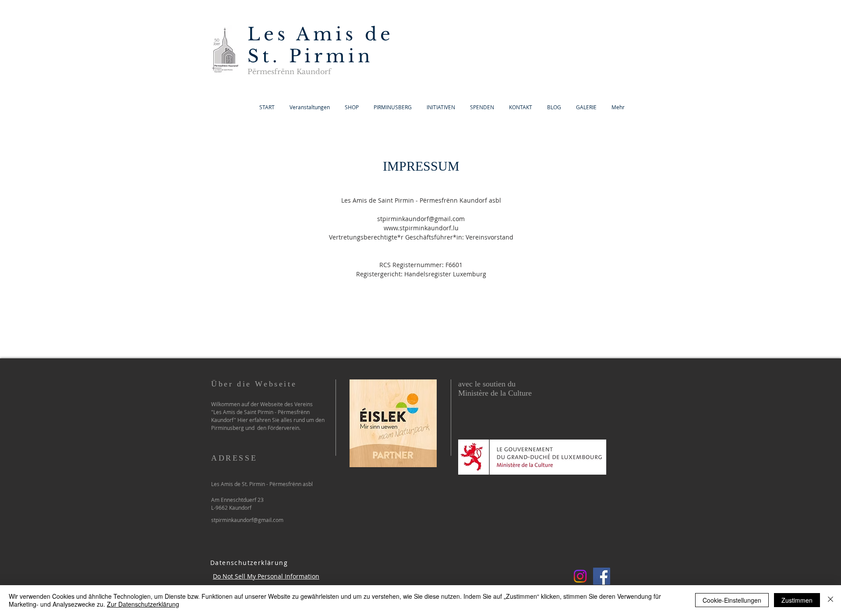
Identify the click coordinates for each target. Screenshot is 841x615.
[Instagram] (580, 576)
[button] (586, 107)
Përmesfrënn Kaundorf (289, 71)
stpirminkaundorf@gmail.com (421, 219)
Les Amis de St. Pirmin (320, 45)
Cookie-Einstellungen (732, 600)
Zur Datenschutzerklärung (143, 604)
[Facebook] (601, 576)
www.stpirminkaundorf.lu (421, 228)
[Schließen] (830, 600)
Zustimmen (797, 600)
